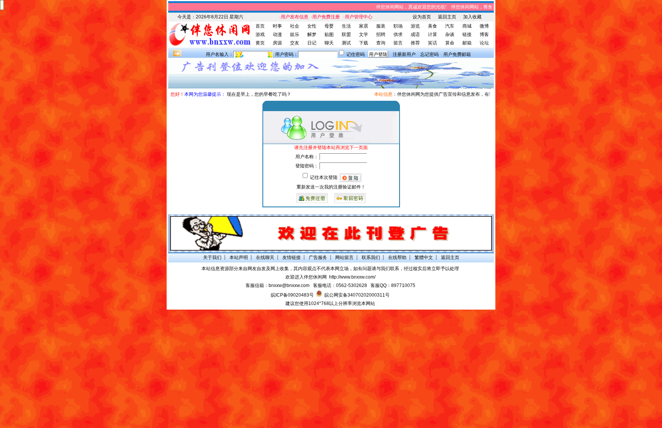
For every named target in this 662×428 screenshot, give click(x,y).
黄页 (260, 43)
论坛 (484, 43)
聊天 (329, 43)
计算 (432, 34)
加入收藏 (472, 17)
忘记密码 (429, 54)
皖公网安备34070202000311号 (357, 295)
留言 (398, 43)
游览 (415, 26)
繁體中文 (424, 257)
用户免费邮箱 (457, 54)
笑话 (432, 43)
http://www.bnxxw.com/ (352, 277)
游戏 (260, 34)
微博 (484, 26)
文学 (363, 34)
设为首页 (422, 17)
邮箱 (467, 43)
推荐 (415, 43)
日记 (311, 43)
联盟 (346, 34)
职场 (398, 26)
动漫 (277, 34)
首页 (260, 26)
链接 (467, 34)
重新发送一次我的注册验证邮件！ (331, 187)
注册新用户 (404, 54)
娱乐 (294, 34)
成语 (415, 34)
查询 (380, 43)
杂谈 (449, 34)
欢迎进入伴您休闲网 (306, 277)
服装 (380, 26)
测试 (346, 43)
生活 (346, 26)
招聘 (380, 34)
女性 (311, 26)
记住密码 (355, 54)
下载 (363, 43)
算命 (449, 43)
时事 (277, 26)
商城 (467, 26)
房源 (277, 43)
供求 (398, 34)
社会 (294, 26)
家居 (363, 26)
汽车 (449, 26)
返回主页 (447, 17)
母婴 (329, 26)
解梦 (311, 34)
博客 (484, 34)
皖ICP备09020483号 (292, 295)
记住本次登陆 (324, 177)
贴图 (329, 34)
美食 (432, 26)
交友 (294, 43)
